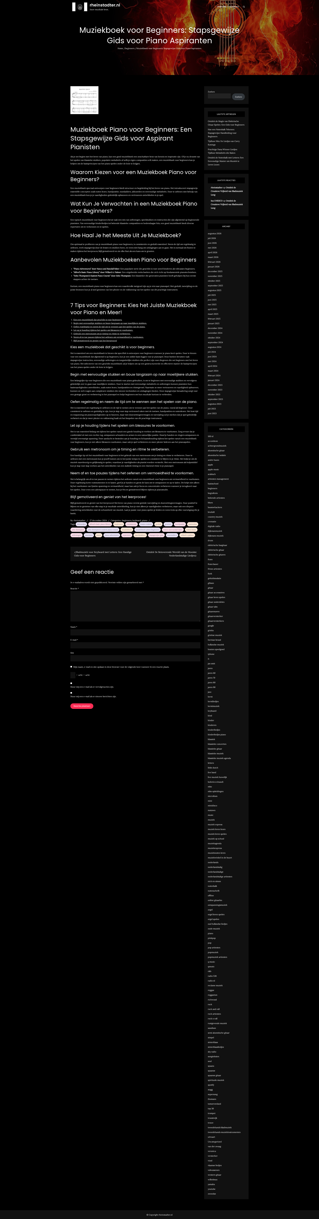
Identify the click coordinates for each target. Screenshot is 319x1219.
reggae (211, 990)
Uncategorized (215, 1141)
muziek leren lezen (217, 829)
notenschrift (213, 890)
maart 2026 (213, 257)
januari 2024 (213, 380)
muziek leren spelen (217, 834)
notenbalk (212, 886)
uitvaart (211, 1137)
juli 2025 (212, 295)
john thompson (78, 530)
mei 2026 (212, 247)
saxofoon (212, 1028)
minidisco (212, 805)
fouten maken (146, 524)
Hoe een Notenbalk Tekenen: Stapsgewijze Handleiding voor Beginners (222, 133)
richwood (212, 999)
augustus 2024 (214, 347)
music (210, 815)
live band (212, 772)
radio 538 (212, 976)
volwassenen (214, 1170)
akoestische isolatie (217, 455)
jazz (209, 692)
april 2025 (212, 309)
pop (209, 943)
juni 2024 (212, 356)
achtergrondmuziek (217, 445)
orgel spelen (213, 919)
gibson (211, 583)
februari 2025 (214, 318)
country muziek (215, 517)
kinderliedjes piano (217, 734)
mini (210, 801)
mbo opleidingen (216, 791)
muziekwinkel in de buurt (220, 857)
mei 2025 (212, 304)
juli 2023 (212, 408)
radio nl (211, 980)
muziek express (215, 824)
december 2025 (215, 271)
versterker (213, 1156)
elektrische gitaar (216, 550)
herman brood (214, 640)
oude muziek (214, 928)
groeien (168, 524)
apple (210, 464)
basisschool (213, 483)
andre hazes (213, 460)
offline (211, 895)
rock (210, 1004)
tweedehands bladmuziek (220, 1127)
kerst (210, 696)
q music (211, 961)
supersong (213, 1094)
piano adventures (112, 535)
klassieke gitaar (215, 748)
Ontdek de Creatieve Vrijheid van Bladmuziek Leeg (227, 191)
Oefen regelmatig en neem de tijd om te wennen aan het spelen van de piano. (109, 326)
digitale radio (214, 526)
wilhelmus (212, 1179)
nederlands (213, 862)
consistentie (131, 524)
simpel (211, 1037)
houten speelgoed (216, 649)
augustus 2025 (214, 290)
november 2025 (215, 276)
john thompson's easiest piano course (103, 530)
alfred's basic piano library (100, 524)
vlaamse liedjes (215, 1165)
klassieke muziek (216, 753)
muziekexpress (215, 848)
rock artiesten (214, 1014)
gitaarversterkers (216, 621)
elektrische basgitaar (217, 545)
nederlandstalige (215, 872)
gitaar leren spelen (216, 597)
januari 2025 (213, 323)
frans (210, 559)
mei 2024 (212, 361)
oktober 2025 (214, 281)
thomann (212, 1099)
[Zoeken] (244, 7)
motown (211, 810)
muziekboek (127, 530)
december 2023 (215, 385)
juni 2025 (212, 299)
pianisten (89, 535)
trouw (210, 1122)
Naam (73, 627)
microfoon (212, 796)
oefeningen (76, 535)
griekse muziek (215, 635)
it (208, 659)
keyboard (136, 520)
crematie (212, 521)
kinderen (212, 725)
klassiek (211, 739)
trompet (211, 1113)
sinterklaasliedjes (216, 1047)
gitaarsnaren (214, 611)
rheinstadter (79, 520)
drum (210, 540)
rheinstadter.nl (105, 5)
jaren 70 (211, 677)
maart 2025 (213, 314)
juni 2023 (212, 413)
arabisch (212, 474)
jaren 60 (211, 673)
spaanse (211, 1070)
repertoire (127, 535)
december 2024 (215, 328)
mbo (210, 786)
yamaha (211, 1184)
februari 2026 (214, 262)
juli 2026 (212, 238)
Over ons (221, 6)
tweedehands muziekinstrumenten (224, 1132)
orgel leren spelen (216, 914)
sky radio (212, 1051)
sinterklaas (213, 1042)
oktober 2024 (214, 337)
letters (211, 763)
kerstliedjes (213, 701)
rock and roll (214, 1009)
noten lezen (191, 530)
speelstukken (140, 535)
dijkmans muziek (216, 535)
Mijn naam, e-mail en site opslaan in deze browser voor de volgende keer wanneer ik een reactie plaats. (121, 667)
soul (210, 1061)
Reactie (74, 588)
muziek (211, 819)
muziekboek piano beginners (147, 530)
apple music (213, 469)
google (211, 625)
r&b (209, 971)
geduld (158, 524)
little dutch (213, 767)
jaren (210, 668)
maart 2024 (213, 370)
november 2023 (215, 389)
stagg (210, 1089)
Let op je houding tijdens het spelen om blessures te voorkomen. (103, 330)
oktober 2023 (214, 394)
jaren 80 (211, 682)
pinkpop (212, 938)
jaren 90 (211, 687)
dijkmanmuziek (215, 531)
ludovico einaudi (215, 782)
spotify (211, 1085)
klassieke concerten (217, 744)
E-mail (74, 640)
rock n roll (212, 1018)
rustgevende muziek (217, 1023)
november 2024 (215, 333)
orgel (210, 909)
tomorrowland (214, 1104)
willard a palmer (187, 535)
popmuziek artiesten (217, 957)
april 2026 (212, 252)
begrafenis (213, 493)
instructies (192, 524)
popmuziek (213, 952)
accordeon (213, 441)
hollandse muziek (216, 644)
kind (210, 715)
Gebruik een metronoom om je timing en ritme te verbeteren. (102, 333)
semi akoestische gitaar (219, 1033)
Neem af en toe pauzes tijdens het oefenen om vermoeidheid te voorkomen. (108, 337)
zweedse (212, 1193)
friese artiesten (215, 569)
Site (72, 653)
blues (210, 502)
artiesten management (218, 479)
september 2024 (215, 342)
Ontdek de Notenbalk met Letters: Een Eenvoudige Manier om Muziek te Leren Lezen (226, 161)
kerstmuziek (213, 706)
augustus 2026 (214, 233)
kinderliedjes (214, 730)
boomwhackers (215, 507)
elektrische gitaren (217, 554)
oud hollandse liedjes (217, 924)
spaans (211, 1066)
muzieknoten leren (217, 853)
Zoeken (211, 91)
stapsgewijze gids (156, 535)
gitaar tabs (212, 606)
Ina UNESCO (217, 200)
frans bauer (213, 564)
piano (144, 520)
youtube (211, 1189)
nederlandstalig (215, 867)
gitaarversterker (215, 616)
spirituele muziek (216, 1080)
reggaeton (212, 995)
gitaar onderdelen (216, 602)
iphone (211, 654)
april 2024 (212, 366)
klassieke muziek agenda (219, 758)
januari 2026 (213, 266)
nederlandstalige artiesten (220, 876)
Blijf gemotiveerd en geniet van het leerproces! (95, 340)
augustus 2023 (214, 404)
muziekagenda (214, 843)
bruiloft (211, 512)
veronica (212, 1151)
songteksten (213, 1056)
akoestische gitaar (216, 450)
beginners (126, 520)
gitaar (210, 588)
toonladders (172, 535)
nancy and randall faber (172, 530)
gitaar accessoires (216, 592)
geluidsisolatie (214, 578)
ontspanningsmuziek (217, 905)
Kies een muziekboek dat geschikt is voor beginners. (97, 319)
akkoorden (81, 524)
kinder (211, 720)
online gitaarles (215, 900)
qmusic (211, 966)
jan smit (211, 663)
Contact (234, 6)
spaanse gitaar (214, 1075)
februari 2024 (214, 375)
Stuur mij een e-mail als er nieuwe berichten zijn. (93, 696)
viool (210, 1160)
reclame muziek (215, 985)
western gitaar (214, 1175)
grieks (211, 630)
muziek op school (216, 838)
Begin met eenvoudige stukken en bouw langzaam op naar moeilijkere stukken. (110, 323)
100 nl (210, 436)
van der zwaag (214, 1146)
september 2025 (215, 285)
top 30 (211, 1108)
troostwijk (212, 1118)
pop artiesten (214, 947)
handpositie (180, 524)
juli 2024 (212, 352)
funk (210, 573)
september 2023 (215, 399)
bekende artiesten (216, 498)
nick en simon (214, 881)
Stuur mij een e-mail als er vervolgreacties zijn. (92, 687)
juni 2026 (212, 243)
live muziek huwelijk (217, 777)
